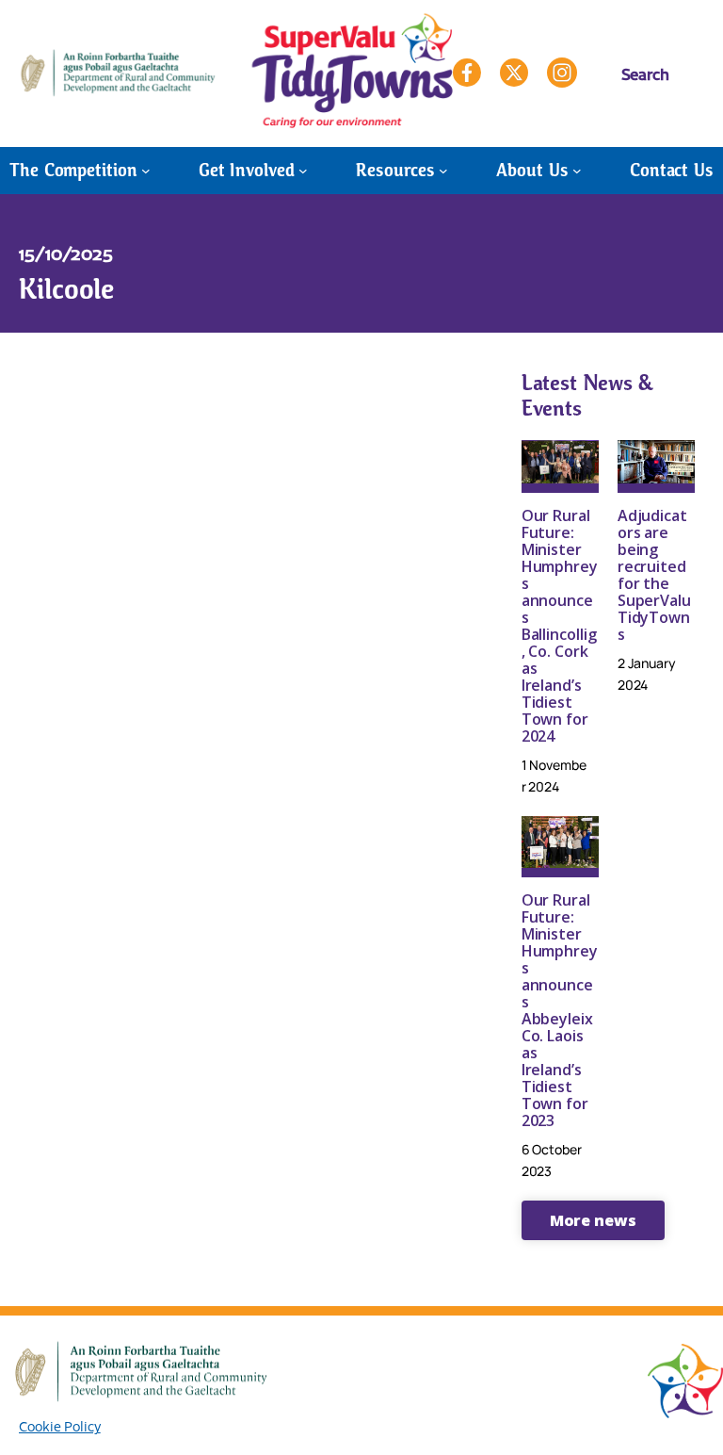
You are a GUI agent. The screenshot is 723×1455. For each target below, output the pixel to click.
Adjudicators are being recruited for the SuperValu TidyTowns (654, 575)
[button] (593, 1220)
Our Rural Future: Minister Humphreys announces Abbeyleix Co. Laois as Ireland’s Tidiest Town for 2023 (560, 1010)
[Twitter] (514, 72)
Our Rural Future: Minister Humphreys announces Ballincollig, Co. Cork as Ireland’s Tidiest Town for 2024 (560, 625)
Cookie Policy (60, 1425)
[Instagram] (562, 72)
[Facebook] (467, 72)
